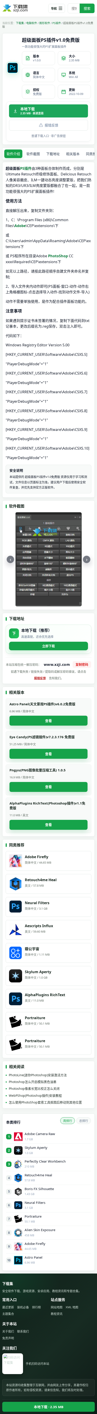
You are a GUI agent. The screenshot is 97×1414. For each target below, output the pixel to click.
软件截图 (33, 154)
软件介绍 (13, 154)
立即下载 (48, 646)
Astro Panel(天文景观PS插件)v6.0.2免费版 (42, 704)
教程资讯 (56, 1314)
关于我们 (8, 1331)
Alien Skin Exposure (40, 1230)
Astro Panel (33, 1257)
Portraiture (33, 1216)
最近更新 (8, 1307)
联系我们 (23, 1331)
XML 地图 (72, 1307)
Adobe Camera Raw (40, 1133)
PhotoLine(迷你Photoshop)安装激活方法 (38, 1075)
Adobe (20, 225)
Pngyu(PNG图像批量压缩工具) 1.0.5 (37, 770)
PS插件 (56, 23)
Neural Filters (35, 1202)
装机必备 (23, 1307)
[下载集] (22, 8)
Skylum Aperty (36, 1147)
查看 (48, 720)
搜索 (87, 8)
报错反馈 (51, 125)
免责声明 (8, 1338)
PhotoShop (58, 255)
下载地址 (53, 154)
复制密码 (82, 664)
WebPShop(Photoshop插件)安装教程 (35, 1095)
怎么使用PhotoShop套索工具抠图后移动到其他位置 (45, 1102)
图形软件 (44, 23)
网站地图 (56, 1307)
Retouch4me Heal (38, 1175)
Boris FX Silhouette (39, 1188)
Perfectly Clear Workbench (45, 1161)
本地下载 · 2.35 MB (48, 1407)
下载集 (20, 23)
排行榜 (36, 1307)
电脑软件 (31, 23)
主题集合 (8, 1314)
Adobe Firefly (35, 1243)
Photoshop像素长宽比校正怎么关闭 (34, 1088)
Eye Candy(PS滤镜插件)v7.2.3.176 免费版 (42, 737)
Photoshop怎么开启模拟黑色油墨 (32, 1082)
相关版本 (73, 154)
